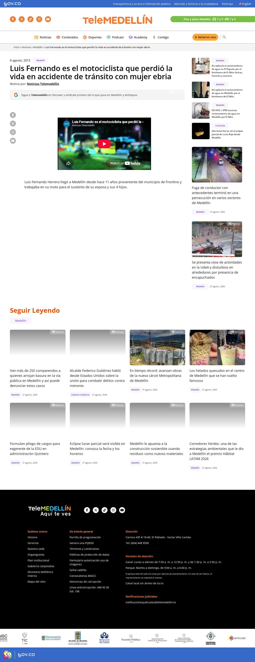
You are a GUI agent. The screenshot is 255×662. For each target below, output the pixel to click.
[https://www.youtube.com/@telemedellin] (122, 510)
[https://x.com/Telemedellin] (96, 510)
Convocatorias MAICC (83, 576)
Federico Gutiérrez (80, 394)
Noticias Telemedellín (43, 84)
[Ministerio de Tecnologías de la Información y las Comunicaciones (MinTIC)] (6, 638)
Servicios (33, 543)
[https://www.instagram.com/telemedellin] (113, 510)
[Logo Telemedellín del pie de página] (49, 510)
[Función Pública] (112, 638)
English (246, 4)
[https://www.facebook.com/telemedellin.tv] (87, 510)
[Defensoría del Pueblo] (86, 638)
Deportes (92, 37)
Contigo (160, 37)
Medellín (38, 47)
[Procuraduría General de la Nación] (192, 638)
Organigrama (36, 554)
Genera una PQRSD (82, 543)
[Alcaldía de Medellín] (59, 638)
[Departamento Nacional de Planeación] (139, 638)
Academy (137, 37)
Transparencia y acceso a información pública (141, 4)
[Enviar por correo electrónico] (13, 141)
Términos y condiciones (84, 549)
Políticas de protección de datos (89, 554)
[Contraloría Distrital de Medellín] (245, 638)
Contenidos (67, 37)
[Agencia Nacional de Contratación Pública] (166, 638)
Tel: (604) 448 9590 (137, 543)
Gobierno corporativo (41, 566)
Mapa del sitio (36, 581)
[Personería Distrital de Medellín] (33, 638)
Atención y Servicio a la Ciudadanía (196, 4)
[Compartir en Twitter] (13, 124)
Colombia (220, 125)
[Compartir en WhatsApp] (13, 132)
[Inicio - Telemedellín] (117, 19)
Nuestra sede (36, 549)
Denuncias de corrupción (85, 581)
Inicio (17, 47)
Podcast (115, 37)
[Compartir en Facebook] (13, 115)
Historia (32, 537)
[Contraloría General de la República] (219, 638)
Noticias (42, 37)
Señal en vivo (207, 37)
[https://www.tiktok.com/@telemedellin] (105, 510)
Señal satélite (78, 570)
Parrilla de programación (85, 537)
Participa (227, 4)
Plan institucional (38, 560)
